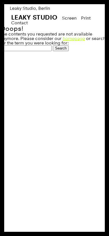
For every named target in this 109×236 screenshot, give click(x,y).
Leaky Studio (34, 17)
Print (86, 18)
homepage (74, 38)
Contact (19, 22)
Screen (69, 18)
